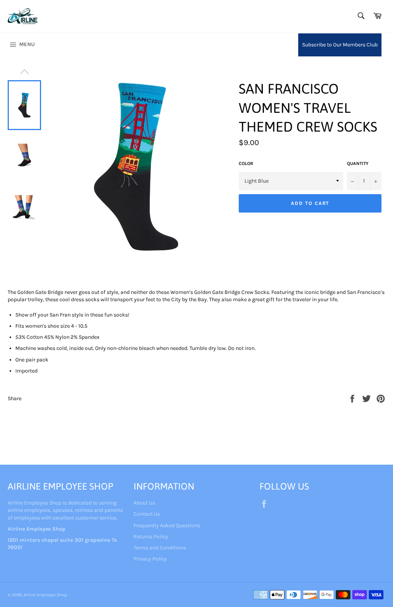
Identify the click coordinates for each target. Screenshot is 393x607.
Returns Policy (151, 536)
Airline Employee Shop (45, 594)
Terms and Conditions (160, 547)
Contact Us (147, 514)
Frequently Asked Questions (167, 525)
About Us (144, 503)
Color (246, 163)
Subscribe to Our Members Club (340, 44)
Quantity (357, 163)
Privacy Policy (150, 559)
